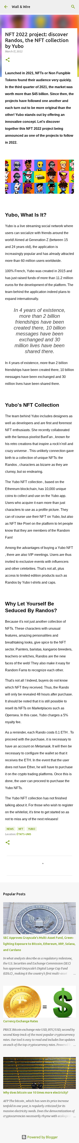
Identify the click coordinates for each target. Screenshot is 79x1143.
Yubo (31, 829)
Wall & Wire (21, 7)
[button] (7, 60)
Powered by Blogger (42, 1137)
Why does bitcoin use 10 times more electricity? (35, 1092)
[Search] (73, 7)
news (10, 829)
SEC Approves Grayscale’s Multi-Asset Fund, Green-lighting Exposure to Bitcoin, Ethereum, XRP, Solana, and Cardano (39, 944)
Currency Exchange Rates (20, 1021)
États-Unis (24, 834)
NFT (21, 829)
